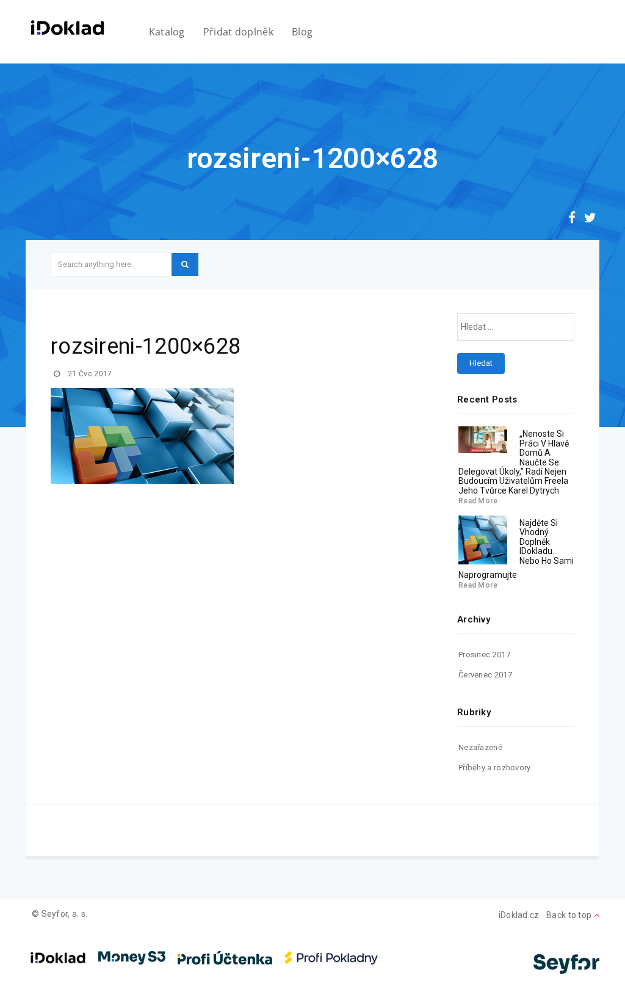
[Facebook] (572, 219)
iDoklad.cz (519, 915)
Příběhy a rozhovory (494, 767)
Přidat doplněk (238, 31)
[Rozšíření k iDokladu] (67, 27)
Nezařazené (480, 747)
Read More (478, 501)
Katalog (167, 31)
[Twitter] (590, 219)
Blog (302, 31)
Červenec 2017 (485, 674)
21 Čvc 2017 (89, 374)
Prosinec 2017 (484, 654)
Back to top (570, 915)
